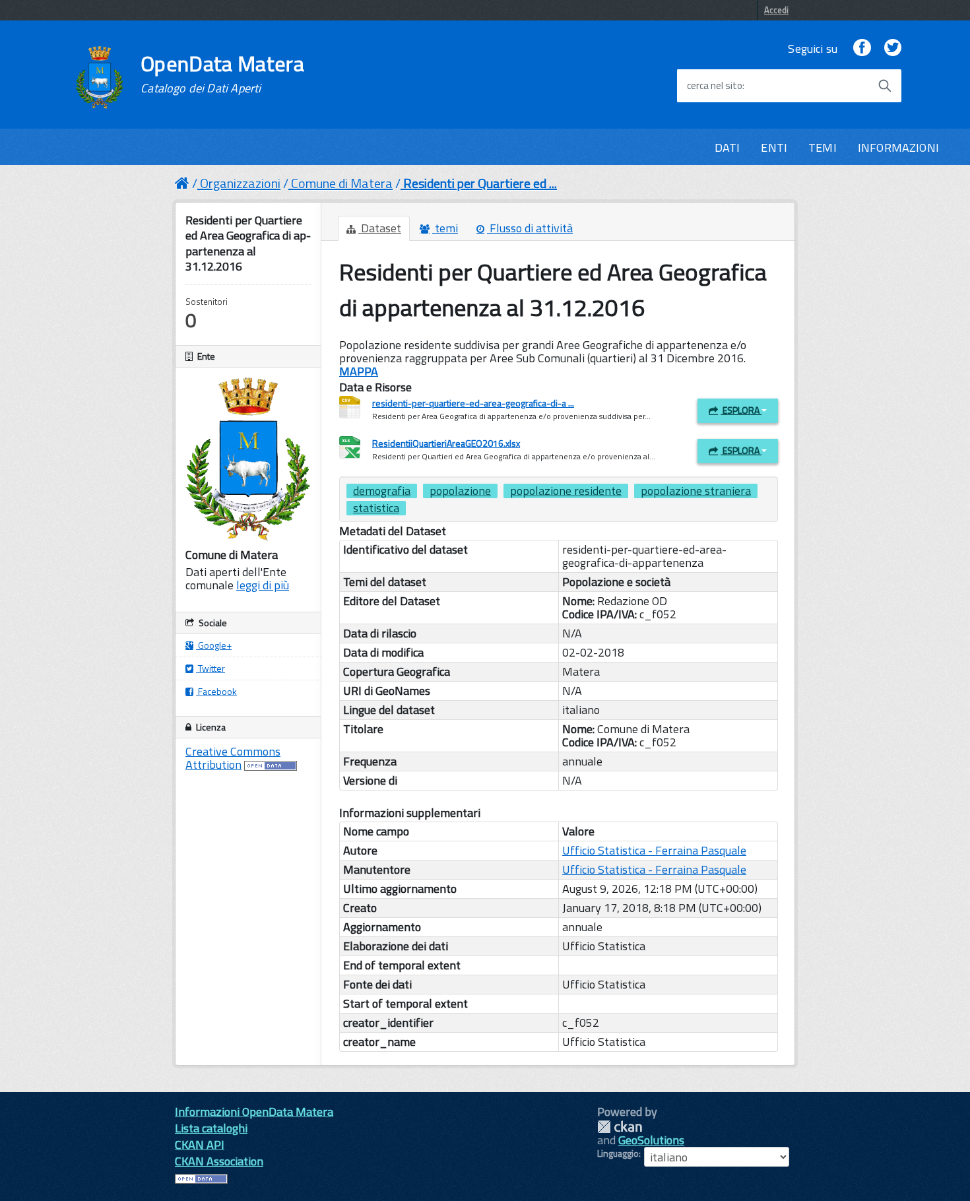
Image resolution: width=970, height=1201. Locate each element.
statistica (376, 508)
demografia (381, 491)
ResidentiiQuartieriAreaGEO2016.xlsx (446, 443)
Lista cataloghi (211, 1128)
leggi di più (262, 585)
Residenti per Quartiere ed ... (480, 183)
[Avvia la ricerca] (884, 85)
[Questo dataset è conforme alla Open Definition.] (270, 764)
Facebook (216, 691)
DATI (727, 147)
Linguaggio (618, 1153)
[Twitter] (892, 48)
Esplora (741, 410)
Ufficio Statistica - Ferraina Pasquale (654, 850)
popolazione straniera (696, 491)
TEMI (822, 147)
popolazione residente (566, 491)
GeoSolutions (651, 1140)
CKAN (619, 1127)
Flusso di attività (530, 228)
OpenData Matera (222, 74)
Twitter (210, 668)
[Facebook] (861, 48)
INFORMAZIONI (898, 147)
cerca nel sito (714, 85)
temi (445, 228)
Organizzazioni (240, 183)
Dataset (379, 228)
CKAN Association (219, 1161)
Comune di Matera (342, 183)
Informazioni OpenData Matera (254, 1111)
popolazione (460, 491)
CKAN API (199, 1144)
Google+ (214, 645)
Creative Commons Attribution (232, 757)
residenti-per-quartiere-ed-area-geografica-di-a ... (473, 403)
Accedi (776, 9)
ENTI (774, 147)
